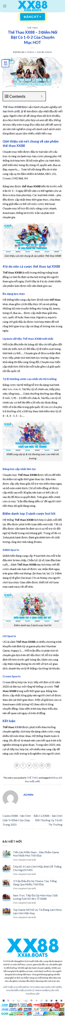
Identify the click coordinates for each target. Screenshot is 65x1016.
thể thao (54, 777)
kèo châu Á (14, 389)
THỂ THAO (32, 28)
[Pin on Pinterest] (42, 765)
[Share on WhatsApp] (17, 765)
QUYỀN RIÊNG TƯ (23, 987)
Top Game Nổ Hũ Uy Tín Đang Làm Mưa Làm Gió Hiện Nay (37, 911)
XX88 (5, 961)
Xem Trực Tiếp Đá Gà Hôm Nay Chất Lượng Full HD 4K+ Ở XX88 (35, 897)
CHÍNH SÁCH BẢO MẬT (45, 987)
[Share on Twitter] (29, 765)
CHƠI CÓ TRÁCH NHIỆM (37, 990)
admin (48, 52)
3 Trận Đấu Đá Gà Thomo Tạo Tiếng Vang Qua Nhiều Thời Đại (35, 882)
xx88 (37, 781)
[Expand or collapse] (42, 96)
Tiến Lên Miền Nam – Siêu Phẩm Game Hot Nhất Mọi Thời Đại (36, 853)
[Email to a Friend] (35, 765)
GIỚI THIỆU (8, 987)
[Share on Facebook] (23, 765)
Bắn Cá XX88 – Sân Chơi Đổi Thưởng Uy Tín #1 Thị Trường (48, 820)
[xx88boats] (32, 6)
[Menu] (5, 6)
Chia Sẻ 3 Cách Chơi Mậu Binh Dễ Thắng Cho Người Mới (37, 868)
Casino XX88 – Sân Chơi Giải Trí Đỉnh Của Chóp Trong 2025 (17, 820)
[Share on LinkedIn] (48, 765)
